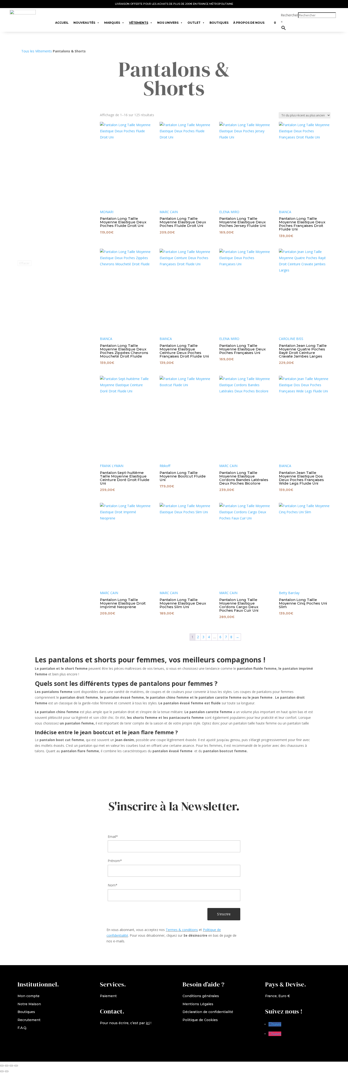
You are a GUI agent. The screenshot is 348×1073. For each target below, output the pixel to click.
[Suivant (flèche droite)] (7, 1071)
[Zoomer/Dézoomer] (2, 1065)
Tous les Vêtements (36, 51)
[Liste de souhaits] (269, 20)
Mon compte (29, 996)
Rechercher (289, 15)
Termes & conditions (182, 929)
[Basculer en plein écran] (7, 1065)
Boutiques (219, 22)
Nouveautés (84, 22)
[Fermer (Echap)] (16, 1065)
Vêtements (138, 22)
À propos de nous (248, 22)
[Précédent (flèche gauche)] (2, 1071)
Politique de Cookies (200, 1020)
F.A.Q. (22, 1028)
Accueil (62, 22)
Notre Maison (29, 1004)
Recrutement (29, 1020)
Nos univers (167, 22)
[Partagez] (11, 1065)
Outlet (194, 22)
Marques (112, 22)
